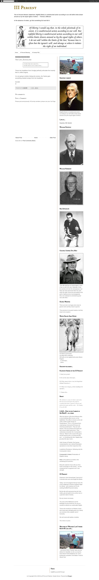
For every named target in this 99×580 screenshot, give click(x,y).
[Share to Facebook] (36, 88)
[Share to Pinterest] (37, 88)
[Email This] (31, 88)
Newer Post (19, 137)
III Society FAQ (35, 52)
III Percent (25, 8)
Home (16, 52)
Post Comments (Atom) (29, 140)
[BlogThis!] (33, 88)
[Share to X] (34, 88)
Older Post (53, 137)
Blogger (70, 576)
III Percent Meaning (25, 52)
